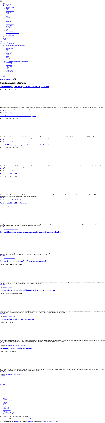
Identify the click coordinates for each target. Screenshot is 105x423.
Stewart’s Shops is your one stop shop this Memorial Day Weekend (24, 87)
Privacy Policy (6, 407)
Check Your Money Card (8, 412)
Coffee (7, 13)
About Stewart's (8, 112)
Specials (7, 8)
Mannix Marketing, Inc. (31, 418)
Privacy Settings (54, 421)
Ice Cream (8, 9)
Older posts (2, 375)
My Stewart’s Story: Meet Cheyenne (13, 203)
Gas (16, 345)
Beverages (8, 15)
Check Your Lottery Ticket (9, 413)
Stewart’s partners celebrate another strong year (18, 116)
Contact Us (5, 38)
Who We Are (9, 21)
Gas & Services (9, 31)
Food (13, 229)
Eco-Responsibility (10, 35)
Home (4, 3)
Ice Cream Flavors (10, 11)
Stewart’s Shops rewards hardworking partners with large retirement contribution (30, 232)
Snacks (7, 18)
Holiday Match (9, 25)
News (7, 22)
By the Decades (9, 27)
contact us (30, 421)
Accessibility (17, 421)
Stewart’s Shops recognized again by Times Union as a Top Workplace (25, 145)
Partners (4, 39)
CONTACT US (3, 43)
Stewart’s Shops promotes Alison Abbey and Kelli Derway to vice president (27, 290)
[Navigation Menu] (15, 79)
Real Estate (8, 34)
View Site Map (47, 421)
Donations (5, 403)
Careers (4, 36)
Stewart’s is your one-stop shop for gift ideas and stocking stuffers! (24, 261)
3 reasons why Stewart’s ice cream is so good (16, 348)
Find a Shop (11, 43)
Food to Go (8, 12)
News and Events (7, 4)
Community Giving (10, 24)
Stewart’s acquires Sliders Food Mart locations (17, 319)
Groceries (8, 17)
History (7, 29)
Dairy (13, 199)
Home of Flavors (6, 5)
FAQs (7, 30)
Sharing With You (7, 20)
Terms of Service (6, 410)
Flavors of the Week (10, 7)
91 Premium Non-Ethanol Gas (12, 33)
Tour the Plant (9, 26)
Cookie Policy (6, 408)
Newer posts (3, 376)
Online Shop (6, 76)
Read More (2, 110)
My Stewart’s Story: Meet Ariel (11, 174)
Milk (7, 16)
